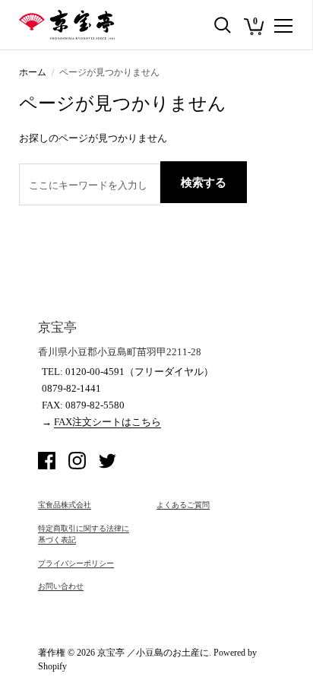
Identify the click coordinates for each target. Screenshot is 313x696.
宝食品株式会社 (64, 505)
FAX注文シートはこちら (107, 421)
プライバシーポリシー (76, 563)
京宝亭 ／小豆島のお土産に (153, 652)
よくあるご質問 (183, 505)
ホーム (32, 72)
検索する (203, 182)
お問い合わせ (61, 586)
